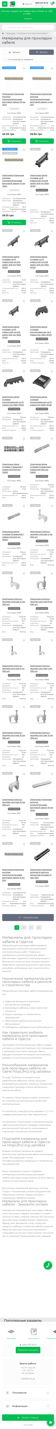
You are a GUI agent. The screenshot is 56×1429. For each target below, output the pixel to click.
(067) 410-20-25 (41, 3)
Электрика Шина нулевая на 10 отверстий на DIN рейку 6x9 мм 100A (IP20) (11, 332)
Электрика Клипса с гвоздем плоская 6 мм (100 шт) (41, 534)
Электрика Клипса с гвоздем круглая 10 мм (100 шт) (13, 802)
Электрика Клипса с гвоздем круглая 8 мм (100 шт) (41, 602)
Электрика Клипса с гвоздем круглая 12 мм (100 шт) (41, 735)
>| (39, 927)
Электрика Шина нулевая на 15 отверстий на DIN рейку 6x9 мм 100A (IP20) (11, 262)
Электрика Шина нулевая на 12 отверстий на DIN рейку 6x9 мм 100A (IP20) (39, 262)
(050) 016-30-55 (41, 6)
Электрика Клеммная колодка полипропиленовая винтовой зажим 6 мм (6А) (13, 875)
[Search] (5, 27)
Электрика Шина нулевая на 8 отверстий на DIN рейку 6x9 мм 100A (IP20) (39, 180)
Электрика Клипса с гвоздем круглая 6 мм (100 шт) (13, 668)
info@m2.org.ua (28, 1378)
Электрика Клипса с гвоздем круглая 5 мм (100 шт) (41, 668)
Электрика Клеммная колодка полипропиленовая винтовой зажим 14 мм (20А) (13, 180)
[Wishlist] (24, 68)
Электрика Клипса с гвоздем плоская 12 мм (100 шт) (13, 602)
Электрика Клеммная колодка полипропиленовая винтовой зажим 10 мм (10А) (13, 99)
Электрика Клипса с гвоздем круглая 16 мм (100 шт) (13, 735)
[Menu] (4, 4)
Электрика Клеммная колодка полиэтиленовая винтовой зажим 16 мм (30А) (41, 805)
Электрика (10, 33)
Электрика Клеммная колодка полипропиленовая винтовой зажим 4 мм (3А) (41, 99)
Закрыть (28, 18)
